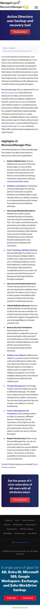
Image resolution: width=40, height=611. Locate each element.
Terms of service (28, 520)
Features (11, 48)
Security (7, 524)
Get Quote (28, 598)
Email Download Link (20, 607)
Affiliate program (26, 529)
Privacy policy (30, 524)
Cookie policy (12, 529)
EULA (17, 520)
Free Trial (11, 598)
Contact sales (20, 533)
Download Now (20, 32)
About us (8, 520)
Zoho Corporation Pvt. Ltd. (19, 551)
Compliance (18, 524)
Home (5, 48)
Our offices (32, 533)
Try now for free (20, 500)
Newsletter (7, 533)
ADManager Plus (14, 126)
